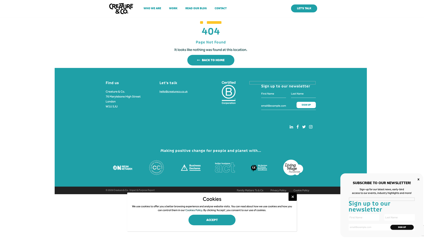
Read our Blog (196, 8)
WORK (173, 8)
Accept (212, 220)
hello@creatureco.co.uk (173, 91)
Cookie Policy (301, 190)
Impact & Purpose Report (142, 190)
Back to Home (212, 60)
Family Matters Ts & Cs (250, 190)
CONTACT (221, 8)
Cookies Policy (193, 210)
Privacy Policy (278, 190)
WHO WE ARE (152, 8)
